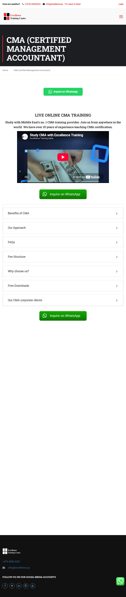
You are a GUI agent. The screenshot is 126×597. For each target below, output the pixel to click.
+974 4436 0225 (11, 561)
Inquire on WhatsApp (66, 91)
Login (121, 4)
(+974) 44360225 (33, 4)
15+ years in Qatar (72, 4)
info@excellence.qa (54, 4)
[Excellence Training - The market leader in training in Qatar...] (14, 18)
